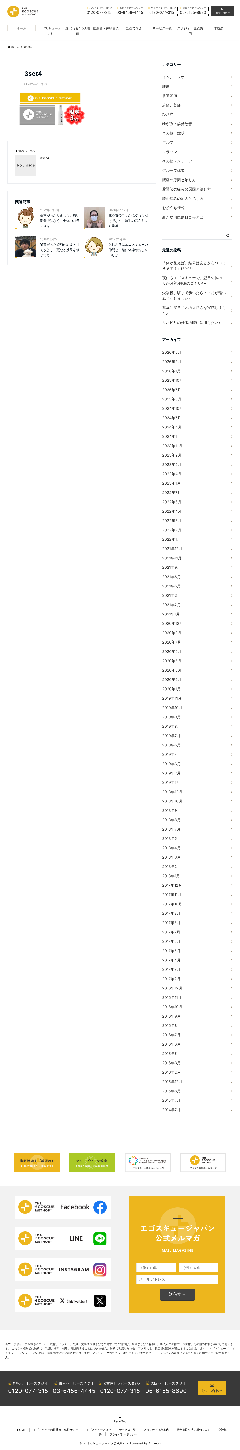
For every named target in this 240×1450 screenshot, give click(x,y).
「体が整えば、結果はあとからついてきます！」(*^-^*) (194, 265)
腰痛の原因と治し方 (179, 179)
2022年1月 (171, 539)
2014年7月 (171, 1109)
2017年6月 (171, 941)
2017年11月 (171, 894)
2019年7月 (171, 735)
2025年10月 (172, 380)
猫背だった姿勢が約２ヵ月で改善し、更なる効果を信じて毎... (59, 249)
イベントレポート (177, 77)
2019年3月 (171, 763)
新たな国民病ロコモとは (182, 217)
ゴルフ (167, 142)
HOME (21, 1430)
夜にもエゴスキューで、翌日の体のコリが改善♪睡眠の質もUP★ (194, 280)
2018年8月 (171, 819)
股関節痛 (169, 95)
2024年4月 (171, 427)
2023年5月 (171, 464)
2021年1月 (171, 614)
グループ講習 (173, 170)
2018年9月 (171, 810)
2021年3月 (171, 595)
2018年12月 (172, 791)
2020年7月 (171, 642)
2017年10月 (172, 904)
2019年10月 (172, 707)
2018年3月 (171, 857)
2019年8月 (171, 726)
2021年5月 (171, 586)
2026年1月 (171, 371)
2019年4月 (171, 754)
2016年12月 (172, 988)
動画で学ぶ (134, 28)
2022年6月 (171, 502)
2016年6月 (171, 1044)
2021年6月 (171, 576)
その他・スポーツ (177, 161)
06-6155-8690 (166, 1390)
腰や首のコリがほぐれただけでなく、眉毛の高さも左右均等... (128, 220)
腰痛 (166, 86)
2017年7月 (171, 932)
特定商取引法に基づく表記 (193, 1430)
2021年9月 (171, 567)
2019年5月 (171, 745)
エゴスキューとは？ (49, 30)
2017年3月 (171, 969)
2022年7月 (171, 492)
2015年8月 (171, 1091)
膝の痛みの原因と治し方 (182, 198)
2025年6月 (171, 399)
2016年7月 (171, 1035)
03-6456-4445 (74, 1390)
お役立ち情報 (173, 207)
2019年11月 (172, 698)
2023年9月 (171, 455)
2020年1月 (171, 689)
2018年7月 (171, 829)
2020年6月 (171, 651)
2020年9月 (171, 632)
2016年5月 (171, 1053)
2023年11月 (172, 445)
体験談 (218, 28)
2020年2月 (171, 679)
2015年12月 (172, 1081)
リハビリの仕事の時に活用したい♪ (191, 322)
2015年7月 (171, 1100)
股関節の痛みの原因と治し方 (186, 189)
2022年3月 (171, 520)
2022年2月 (171, 530)
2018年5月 (171, 838)
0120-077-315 (28, 1390)
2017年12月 (172, 885)
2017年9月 (171, 913)
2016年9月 (171, 1016)
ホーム (21, 28)
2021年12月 (172, 548)
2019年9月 (171, 717)
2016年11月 (172, 997)
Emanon (155, 1443)
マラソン (169, 151)
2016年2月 (171, 1072)
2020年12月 (172, 623)
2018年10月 (172, 801)
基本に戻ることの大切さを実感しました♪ (194, 310)
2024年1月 (171, 436)
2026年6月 (171, 352)
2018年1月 (171, 876)
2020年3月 (171, 670)
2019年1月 (171, 782)
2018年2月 (171, 866)
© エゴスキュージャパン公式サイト (104, 1443)
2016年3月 (171, 1063)
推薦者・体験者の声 (106, 30)
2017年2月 (171, 978)
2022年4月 (171, 511)
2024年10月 (172, 408)
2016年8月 (171, 1025)
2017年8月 (171, 922)
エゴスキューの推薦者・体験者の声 (55, 1430)
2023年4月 (171, 473)
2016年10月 (172, 1006)
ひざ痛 (167, 114)
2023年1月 (171, 483)
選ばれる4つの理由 (77, 30)
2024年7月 (171, 417)
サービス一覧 (162, 28)
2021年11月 (172, 558)
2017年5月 (171, 950)
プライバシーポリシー (123, 1434)
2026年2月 (171, 361)
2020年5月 (171, 660)
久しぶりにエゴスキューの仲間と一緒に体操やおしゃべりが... (128, 249)
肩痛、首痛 (171, 105)
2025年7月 (171, 389)
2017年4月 (171, 960)
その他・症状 (173, 133)
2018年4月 (171, 848)
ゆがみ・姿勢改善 (177, 123)
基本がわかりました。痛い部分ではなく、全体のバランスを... (59, 220)
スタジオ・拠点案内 (190, 30)
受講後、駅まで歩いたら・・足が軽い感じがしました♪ (194, 295)
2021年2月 (171, 604)
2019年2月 (171, 773)
